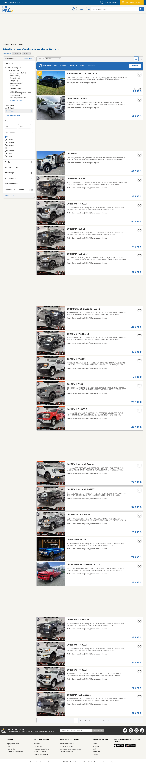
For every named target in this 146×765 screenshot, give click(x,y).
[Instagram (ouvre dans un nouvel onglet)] (136, 732)
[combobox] (115, 9)
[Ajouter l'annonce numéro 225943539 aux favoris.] (139, 205)
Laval (94, 749)
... (99, 720)
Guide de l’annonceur (66, 746)
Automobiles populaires (41, 749)
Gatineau (95, 754)
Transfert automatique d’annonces (70, 749)
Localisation (9, 106)
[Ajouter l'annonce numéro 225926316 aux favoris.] (139, 516)
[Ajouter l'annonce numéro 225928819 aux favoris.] (139, 466)
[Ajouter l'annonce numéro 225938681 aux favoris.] (139, 180)
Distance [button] (49, 59)
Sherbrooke (96, 752)
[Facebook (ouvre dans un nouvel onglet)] (125, 732)
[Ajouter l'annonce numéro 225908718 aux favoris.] (139, 566)
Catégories (9, 64)
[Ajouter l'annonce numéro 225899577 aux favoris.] (139, 646)
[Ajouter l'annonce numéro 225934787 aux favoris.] (139, 256)
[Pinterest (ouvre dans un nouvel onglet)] (131, 732)
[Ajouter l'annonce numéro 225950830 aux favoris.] (139, 75)
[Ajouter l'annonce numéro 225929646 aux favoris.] (139, 386)
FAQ (8, 746)
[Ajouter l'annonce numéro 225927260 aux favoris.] (139, 491)
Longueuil (96, 746)
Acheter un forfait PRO (67, 743)
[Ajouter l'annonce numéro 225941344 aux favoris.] (139, 230)
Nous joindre (11, 749)
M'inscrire (98, 731)
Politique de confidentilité (15, 752)
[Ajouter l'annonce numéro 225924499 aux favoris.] (139, 541)
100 (103, 720)
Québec (95, 743)
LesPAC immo (38, 746)
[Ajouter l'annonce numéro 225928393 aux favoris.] (139, 311)
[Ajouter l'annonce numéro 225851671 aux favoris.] (139, 100)
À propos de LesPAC (13, 743)
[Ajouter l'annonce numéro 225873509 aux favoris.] (139, 671)
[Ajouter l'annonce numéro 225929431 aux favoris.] (139, 411)
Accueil (5, 45)
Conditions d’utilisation (41, 754)
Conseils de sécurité (40, 752)
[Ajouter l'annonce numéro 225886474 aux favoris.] (139, 697)
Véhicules (13, 45)
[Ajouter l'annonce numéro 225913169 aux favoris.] (139, 621)
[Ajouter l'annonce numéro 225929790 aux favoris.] (139, 336)
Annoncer (37, 743)
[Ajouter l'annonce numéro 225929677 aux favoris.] (139, 361)
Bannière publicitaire (66, 752)
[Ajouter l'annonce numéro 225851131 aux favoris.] (139, 155)
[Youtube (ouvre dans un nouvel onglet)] (142, 732)
